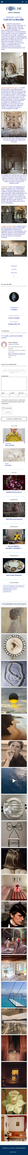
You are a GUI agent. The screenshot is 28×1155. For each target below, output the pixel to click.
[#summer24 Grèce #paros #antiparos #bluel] (14, 999)
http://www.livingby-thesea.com (16, 353)
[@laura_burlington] (14, 1052)
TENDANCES (9, 17)
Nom (3, 393)
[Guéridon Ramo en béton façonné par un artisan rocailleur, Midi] (7, 248)
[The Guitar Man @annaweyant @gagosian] (14, 865)
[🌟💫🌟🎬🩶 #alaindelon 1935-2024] (14, 918)
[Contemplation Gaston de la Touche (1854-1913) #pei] (14, 624)
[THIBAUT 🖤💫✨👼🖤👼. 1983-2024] (14, 758)
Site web (21, 393)
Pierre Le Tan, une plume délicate (14, 551)
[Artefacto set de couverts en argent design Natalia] (14, 811)
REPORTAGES (7, 592)
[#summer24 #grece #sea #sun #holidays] (14, 972)
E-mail (12, 393)
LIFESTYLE (12, 590)
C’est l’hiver (14, 309)
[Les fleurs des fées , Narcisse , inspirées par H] (14, 1105)
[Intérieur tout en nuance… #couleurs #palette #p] (14, 892)
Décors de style (14, 579)
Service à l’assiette (14, 317)
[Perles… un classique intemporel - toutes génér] (14, 678)
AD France (8, 465)
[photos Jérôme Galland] (20, 248)
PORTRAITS (8, 443)
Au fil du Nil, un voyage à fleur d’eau (14, 522)
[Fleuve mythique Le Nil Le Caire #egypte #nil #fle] (14, 1079)
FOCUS (5, 590)
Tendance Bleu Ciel (14, 323)
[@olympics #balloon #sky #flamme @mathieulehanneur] (14, 704)
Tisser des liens (9, 445)
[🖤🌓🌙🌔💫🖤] (14, 785)
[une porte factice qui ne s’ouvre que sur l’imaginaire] (20, 214)
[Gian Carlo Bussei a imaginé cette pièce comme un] (14, 1132)
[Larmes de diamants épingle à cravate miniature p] (14, 651)
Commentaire (5, 376)
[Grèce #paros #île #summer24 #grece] (14, 1025)
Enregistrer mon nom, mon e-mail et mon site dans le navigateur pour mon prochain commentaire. (13, 401)
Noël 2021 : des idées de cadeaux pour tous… (14, 493)
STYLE (6, 463)
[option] (14, 299)
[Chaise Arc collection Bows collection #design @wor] (14, 838)
